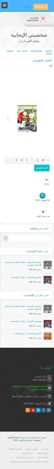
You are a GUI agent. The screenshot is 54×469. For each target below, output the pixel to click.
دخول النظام (39, 7)
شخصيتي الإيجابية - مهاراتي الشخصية (26, 277)
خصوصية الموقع (32, 449)
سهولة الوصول (42, 453)
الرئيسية (48, 51)
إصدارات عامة (22, 51)
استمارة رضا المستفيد (24, 457)
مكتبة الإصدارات (36, 51)
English (27, 7)
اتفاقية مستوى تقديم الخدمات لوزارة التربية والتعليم (29, 462)
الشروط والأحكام (15, 449)
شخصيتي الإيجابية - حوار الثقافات (27, 333)
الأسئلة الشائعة (42, 457)
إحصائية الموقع (27, 453)
